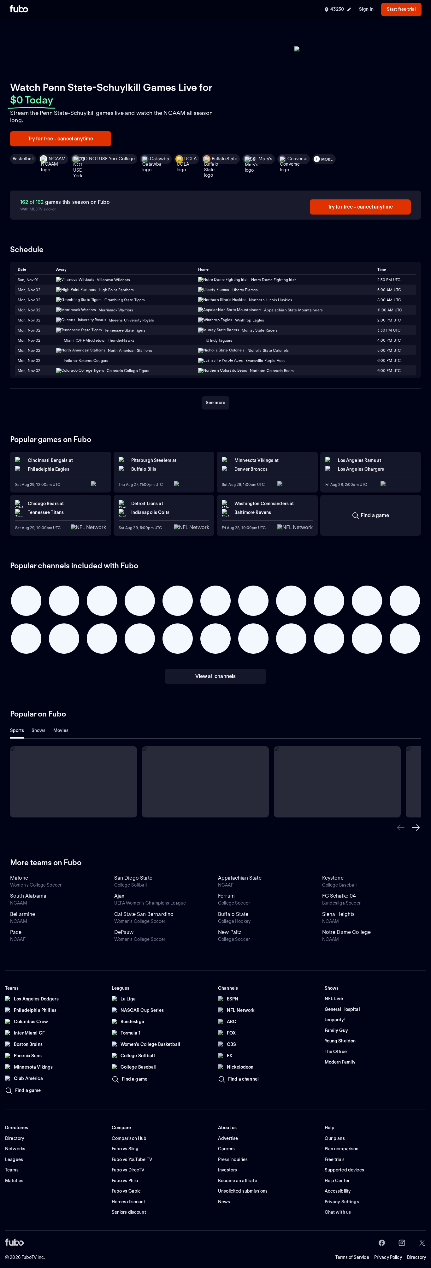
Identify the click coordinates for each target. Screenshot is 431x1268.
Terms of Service (352, 1257)
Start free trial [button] (401, 9)
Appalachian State (240, 878)
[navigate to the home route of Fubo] (18, 9)
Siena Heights (338, 914)
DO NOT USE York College (108, 158)
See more (215, 402)
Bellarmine (22, 914)
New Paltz (229, 932)
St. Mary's (262, 158)
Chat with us (338, 1212)
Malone (19, 878)
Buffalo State (224, 158)
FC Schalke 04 (339, 896)
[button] (401, 828)
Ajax (119, 896)
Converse (297, 158)
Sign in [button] (366, 9)
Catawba (159, 158)
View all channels (215, 676)
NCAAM (57, 158)
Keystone (333, 878)
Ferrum (226, 896)
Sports (17, 730)
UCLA (190, 158)
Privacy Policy (388, 1257)
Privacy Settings (342, 1201)
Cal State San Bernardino (144, 914)
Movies (61, 730)
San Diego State (133, 878)
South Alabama (28, 896)
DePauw (124, 932)
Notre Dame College (346, 932)
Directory (416, 1257)
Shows (39, 730)
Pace (16, 932)
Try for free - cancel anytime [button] (60, 139)
